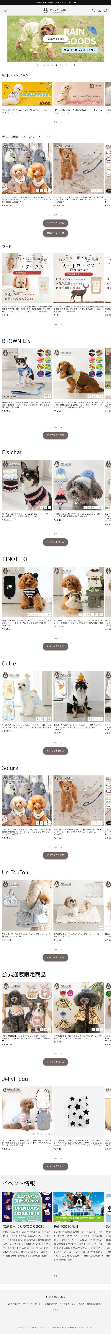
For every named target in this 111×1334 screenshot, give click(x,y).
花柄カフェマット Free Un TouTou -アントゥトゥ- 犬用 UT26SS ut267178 (76, 935)
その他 (81, 1304)
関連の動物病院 (94, 1304)
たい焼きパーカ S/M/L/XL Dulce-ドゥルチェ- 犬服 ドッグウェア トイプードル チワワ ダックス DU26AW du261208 (26, 726)
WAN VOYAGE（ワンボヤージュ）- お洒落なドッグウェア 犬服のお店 (51, 1328)
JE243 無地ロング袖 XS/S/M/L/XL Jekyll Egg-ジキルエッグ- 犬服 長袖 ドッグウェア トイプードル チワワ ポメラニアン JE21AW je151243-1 (27, 1142)
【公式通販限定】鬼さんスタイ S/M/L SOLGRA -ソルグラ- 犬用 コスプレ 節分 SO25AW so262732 (78, 1037)
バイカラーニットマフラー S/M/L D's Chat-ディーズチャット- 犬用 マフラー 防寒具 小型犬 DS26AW (27, 515)
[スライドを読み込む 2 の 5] (48, 65)
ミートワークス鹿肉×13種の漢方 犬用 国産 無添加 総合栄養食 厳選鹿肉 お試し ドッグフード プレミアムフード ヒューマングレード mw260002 (78, 309)
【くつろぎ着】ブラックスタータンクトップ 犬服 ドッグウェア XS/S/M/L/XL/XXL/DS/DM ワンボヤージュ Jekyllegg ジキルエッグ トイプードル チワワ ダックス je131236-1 (78, 1142)
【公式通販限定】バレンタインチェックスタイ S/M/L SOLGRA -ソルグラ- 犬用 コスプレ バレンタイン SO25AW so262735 (26, 1038)
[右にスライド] (61, 122)
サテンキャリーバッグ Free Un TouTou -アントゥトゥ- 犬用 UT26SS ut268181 (26, 935)
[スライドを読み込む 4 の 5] (56, 65)
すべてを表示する (55, 223)
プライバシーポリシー (33, 1304)
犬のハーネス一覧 (55, 232)
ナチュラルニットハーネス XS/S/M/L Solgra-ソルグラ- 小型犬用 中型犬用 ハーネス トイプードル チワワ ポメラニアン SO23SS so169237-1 (26, 199)
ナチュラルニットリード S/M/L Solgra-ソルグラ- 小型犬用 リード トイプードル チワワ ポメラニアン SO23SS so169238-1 (78, 199)
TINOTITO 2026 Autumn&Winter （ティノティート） (78, 111)
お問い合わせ (51, 1304)
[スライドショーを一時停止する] (74, 65)
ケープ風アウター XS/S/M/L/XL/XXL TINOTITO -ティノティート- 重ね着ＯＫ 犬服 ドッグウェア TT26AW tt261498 (78, 622)
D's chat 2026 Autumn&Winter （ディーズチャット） (27, 111)
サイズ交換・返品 (68, 1304)
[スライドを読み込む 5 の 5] (60, 65)
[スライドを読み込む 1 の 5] (44, 65)
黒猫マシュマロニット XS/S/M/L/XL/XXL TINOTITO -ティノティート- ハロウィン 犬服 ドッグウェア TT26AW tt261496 (26, 623)
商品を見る (55, 38)
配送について (14, 1304)
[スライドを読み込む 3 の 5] (52, 65)
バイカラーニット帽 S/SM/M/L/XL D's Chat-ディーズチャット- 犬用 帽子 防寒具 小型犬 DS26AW (78, 515)
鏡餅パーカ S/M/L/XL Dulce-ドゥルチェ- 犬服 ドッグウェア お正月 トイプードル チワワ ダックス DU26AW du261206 (78, 727)
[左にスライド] (50, 122)
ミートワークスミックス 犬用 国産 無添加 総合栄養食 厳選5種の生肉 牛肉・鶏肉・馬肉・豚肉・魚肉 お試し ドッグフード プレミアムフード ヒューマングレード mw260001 (27, 309)
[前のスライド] (37, 65)
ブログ (55, 1310)
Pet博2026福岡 (66, 1226)
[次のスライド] (67, 65)
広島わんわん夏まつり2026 (23, 1226)
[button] (6, 10)
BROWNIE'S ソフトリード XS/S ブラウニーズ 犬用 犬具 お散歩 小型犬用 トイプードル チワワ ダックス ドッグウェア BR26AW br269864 (26, 404)
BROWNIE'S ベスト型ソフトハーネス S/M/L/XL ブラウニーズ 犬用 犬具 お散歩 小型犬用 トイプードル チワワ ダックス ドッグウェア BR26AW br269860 (78, 404)
